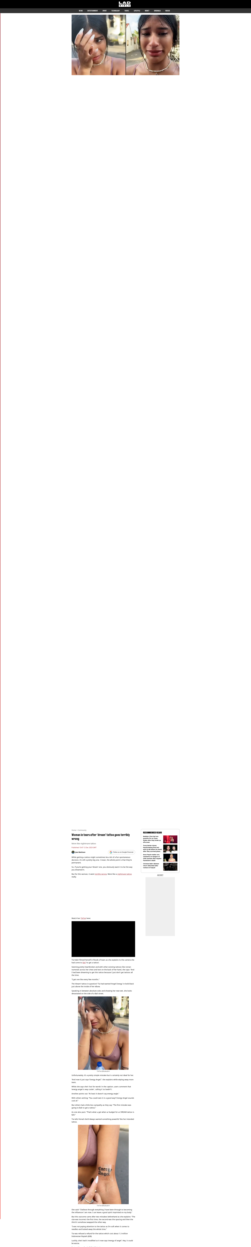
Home (74, 830)
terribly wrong (101, 874)
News (81, 11)
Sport (105, 11)
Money (147, 11)
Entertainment (92, 11)
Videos (167, 11)
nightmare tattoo (124, 874)
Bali (84, 962)
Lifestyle (137, 11)
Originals (157, 11)
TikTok (83, 918)
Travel (126, 11)
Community (82, 830)
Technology (115, 11)
